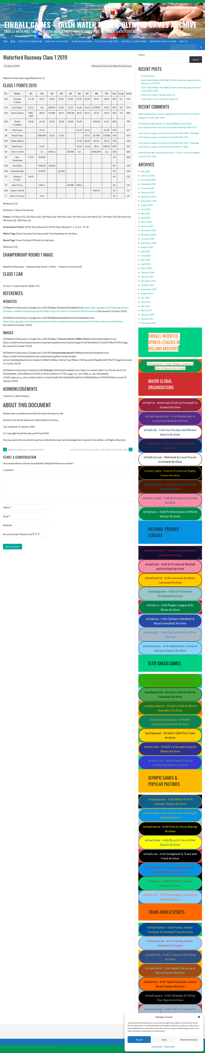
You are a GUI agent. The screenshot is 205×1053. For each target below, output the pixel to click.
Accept (139, 1039)
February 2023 (147, 175)
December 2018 (148, 323)
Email (6, 516)
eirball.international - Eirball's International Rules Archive (170, 722)
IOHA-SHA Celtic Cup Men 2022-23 (158, 95)
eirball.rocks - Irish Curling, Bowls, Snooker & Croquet (170, 943)
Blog (13, 41)
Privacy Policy (169, 1046)
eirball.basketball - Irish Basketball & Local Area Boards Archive (170, 418)
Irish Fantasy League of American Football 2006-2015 (163, 137)
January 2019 (147, 318)
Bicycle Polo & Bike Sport (106, 41)
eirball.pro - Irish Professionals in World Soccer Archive (170, 514)
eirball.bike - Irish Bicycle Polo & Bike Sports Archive (170, 842)
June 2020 (146, 255)
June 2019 (146, 302)
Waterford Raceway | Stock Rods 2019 (24, 449)
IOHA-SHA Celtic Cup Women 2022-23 (159, 99)
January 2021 (147, 226)
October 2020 (147, 238)
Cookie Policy (157, 1046)
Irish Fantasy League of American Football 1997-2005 (163, 146)
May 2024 (145, 171)
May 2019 (145, 306)
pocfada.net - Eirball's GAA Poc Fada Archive (170, 735)
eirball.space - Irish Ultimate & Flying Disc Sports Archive (170, 998)
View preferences (188, 1039)
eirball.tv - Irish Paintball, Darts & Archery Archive (170, 883)
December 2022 (148, 180)
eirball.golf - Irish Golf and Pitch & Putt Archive (170, 634)
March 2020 (146, 268)
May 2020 (145, 260)
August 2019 (147, 293)
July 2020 (145, 251)
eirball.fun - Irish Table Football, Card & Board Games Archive (170, 984)
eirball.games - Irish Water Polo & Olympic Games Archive (170, 801)
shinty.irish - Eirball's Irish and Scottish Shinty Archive (170, 749)
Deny (164, 1039)
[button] (198, 1016)
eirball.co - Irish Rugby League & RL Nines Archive (170, 607)
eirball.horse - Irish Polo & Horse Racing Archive (170, 829)
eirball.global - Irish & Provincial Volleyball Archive (170, 594)
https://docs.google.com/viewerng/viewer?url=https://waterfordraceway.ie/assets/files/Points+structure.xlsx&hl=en (63, 321)
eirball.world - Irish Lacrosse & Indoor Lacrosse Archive (170, 580)
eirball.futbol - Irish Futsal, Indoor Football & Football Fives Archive (170, 929)
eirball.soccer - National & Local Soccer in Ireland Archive (170, 459)
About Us (183, 41)
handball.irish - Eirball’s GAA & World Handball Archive (170, 694)
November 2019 (148, 281)
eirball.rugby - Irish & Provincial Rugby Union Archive (170, 473)
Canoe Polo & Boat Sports (57, 41)
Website (7, 525)
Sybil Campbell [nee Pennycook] (153, 114)
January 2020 (147, 276)
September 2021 (149, 201)
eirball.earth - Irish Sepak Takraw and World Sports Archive (170, 970)
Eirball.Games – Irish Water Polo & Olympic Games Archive (100, 24)
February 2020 (147, 272)
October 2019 (147, 285)
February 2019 (147, 314)
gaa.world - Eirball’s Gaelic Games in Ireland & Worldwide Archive (170, 681)
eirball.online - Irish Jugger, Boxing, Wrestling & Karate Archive (170, 870)
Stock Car (107, 66)
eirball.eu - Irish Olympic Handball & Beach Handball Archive (170, 621)
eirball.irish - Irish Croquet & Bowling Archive (170, 957)
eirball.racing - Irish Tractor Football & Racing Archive (170, 1011)
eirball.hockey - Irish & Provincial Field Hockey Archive (170, 486)
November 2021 (148, 196)
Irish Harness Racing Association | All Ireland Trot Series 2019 (101, 449)
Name (7, 507)
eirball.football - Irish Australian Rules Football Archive (170, 553)
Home (5, 41)
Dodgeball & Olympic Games (133, 41)
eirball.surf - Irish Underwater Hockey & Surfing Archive (170, 897)
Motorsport (97, 66)
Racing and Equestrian (82, 41)
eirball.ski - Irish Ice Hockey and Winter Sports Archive (170, 432)
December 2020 (148, 230)
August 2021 (147, 205)
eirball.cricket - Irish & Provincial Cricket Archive (170, 500)
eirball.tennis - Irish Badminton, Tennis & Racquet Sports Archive (170, 648)
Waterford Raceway (122, 66)
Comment (9, 469)
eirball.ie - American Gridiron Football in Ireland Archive (170, 405)
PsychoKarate (147, 76)
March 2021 (146, 222)
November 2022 (148, 184)
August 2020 (147, 247)
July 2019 (145, 297)
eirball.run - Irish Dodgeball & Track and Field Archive (170, 856)
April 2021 (146, 217)
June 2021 (146, 209)
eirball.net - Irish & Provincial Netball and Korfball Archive (170, 566)
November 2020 (148, 234)
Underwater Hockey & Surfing (162, 41)
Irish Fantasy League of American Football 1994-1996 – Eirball (167, 133)
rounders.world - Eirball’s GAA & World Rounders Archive (170, 708)
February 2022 (147, 192)
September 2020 (149, 243)
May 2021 (145, 213)
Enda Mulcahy (144, 123)
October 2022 (147, 188)
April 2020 (146, 264)
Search (141, 54)
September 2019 (149, 289)
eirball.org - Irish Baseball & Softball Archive (170, 446)
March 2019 (146, 310)
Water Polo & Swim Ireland (30, 41)
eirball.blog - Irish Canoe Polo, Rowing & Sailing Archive (170, 815)
